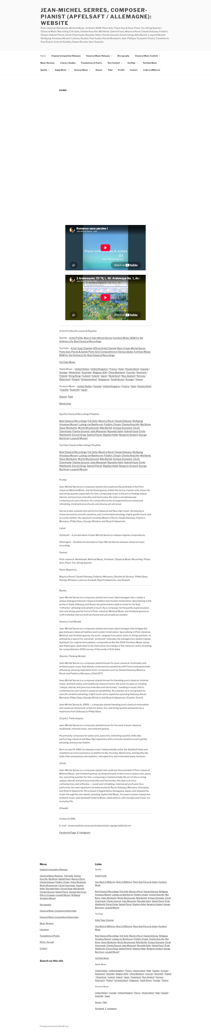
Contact (134, 70)
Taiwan (139, 379)
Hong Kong (75, 376)
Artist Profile (76, 338)
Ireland (95, 376)
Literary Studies (68, 63)
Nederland (74, 372)
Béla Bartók (106, 428)
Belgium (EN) (100, 372)
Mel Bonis (145, 424)
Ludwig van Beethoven (91, 424)
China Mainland (117, 372)
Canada (97, 386)
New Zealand (128, 376)
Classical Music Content (146, 56)
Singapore (103, 379)
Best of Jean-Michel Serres (98, 338)
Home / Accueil (47, 942)
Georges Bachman (77, 892)
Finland (63, 376)
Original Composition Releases (66, 56)
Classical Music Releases (98, 56)
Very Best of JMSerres (105, 882)
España (144, 369)
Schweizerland (89, 379)
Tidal (110, 70)
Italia (121, 369)
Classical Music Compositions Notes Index (59, 917)
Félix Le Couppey (47, 895)
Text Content (114, 63)
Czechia (130, 372)
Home (43, 56)
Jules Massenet (98, 431)
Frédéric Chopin (112, 424)
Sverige (63, 372)
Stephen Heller (110, 434)
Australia (86, 372)
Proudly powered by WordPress (54, 1026)
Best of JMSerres (124, 882)
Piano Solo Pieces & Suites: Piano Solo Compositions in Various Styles (96, 351)
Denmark (141, 372)
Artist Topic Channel (81, 348)
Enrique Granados (122, 428)
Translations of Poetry (91, 63)
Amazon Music (81, 70)
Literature (44, 929)
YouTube (131, 63)
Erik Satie (93, 421)
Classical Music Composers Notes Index (58, 910)
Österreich (64, 379)
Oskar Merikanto (68, 428)
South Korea (117, 379)
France (113, 369)
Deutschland (132, 369)
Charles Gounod (80, 431)
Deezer (99, 70)
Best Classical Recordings (87, 341)
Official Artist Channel (104, 348)
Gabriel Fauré (131, 431)
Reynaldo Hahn (115, 431)
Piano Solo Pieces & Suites (145, 882)
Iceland (86, 376)
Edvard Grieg (79, 434)
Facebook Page (67, 832)
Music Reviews (47, 63)
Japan (104, 376)
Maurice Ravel (106, 421)
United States (82, 369)
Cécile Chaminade (66, 885)
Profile (121, 70)
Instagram (84, 832)
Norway (141, 376)
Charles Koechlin (130, 424)
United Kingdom (99, 369)
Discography (123, 56)
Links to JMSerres (151, 70)
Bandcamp (65, 403)
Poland (76, 379)
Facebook (99, 1008)
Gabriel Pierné (94, 434)
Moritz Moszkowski (88, 428)
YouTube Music (150, 63)
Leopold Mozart (79, 438)
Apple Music (61, 70)
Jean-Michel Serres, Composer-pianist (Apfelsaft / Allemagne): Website (96, 16)
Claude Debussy (123, 421)
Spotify (43, 70)
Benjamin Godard (128, 434)
